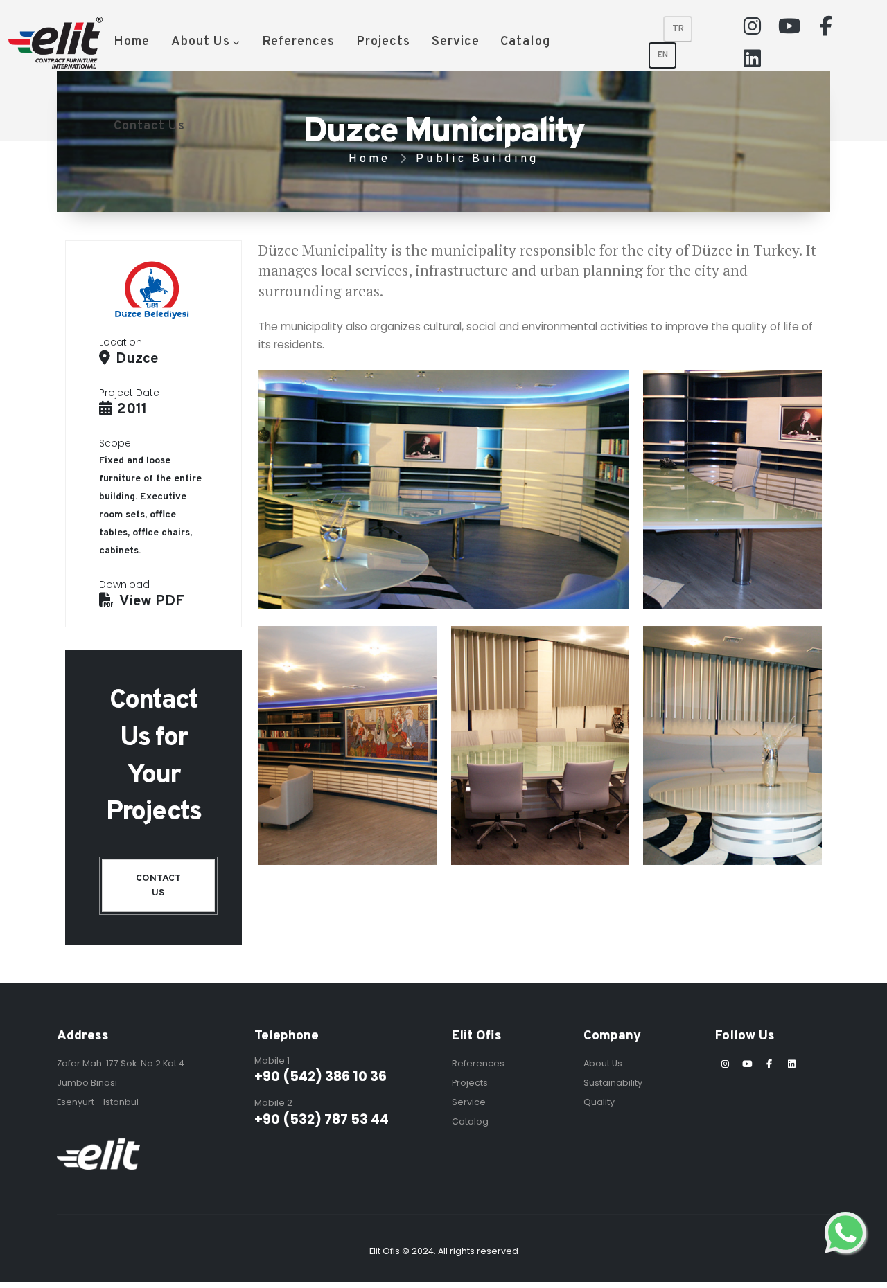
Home (132, 42)
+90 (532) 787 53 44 (321, 1119)
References (298, 42)
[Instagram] (752, 25)
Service (456, 42)
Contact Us (149, 126)
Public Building (477, 159)
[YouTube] (789, 25)
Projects (383, 42)
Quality (599, 1102)
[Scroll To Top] (862, 1272)
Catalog (525, 42)
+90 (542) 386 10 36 (320, 1076)
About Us (200, 42)
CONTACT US (158, 886)
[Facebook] (826, 25)
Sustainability (612, 1083)
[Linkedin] (752, 58)
